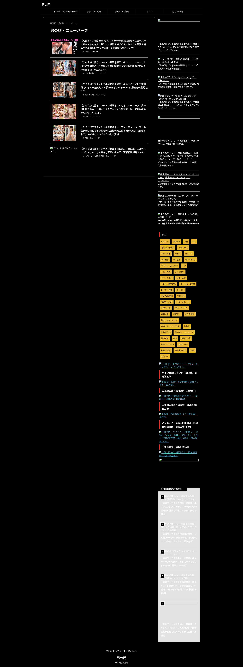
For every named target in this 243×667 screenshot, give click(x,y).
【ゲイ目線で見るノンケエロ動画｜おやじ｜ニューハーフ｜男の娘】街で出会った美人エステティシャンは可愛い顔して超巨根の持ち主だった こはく (113, 109)
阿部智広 (164, 356)
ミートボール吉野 (187, 284)
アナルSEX (183, 247)
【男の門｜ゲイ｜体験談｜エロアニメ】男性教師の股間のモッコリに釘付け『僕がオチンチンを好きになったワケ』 (178, 105)
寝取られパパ (166, 302)
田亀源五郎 (165, 332)
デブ (184, 266)
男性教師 (164, 338)
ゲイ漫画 (176, 260)
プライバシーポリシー (114, 651)
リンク (149, 11)
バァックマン (166, 278)
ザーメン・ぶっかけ (90, 156)
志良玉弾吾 (189, 314)
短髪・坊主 (186, 338)
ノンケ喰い (179, 272)
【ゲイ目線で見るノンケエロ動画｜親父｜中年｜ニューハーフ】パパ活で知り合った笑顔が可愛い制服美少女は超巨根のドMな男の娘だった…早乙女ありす (113, 66)
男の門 (46, 4)
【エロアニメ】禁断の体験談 (65, 11)
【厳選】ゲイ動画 (93, 11)
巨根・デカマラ (181, 308)
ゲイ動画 (164, 260)
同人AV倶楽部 (167, 296)
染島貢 (187, 326)
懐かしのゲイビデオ (169, 320)
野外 (192, 350)
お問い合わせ (177, 11)
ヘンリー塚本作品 (168, 284)
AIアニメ (164, 241)
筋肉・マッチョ (167, 344)
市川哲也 (164, 314)
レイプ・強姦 (166, 290)
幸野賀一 (176, 314)
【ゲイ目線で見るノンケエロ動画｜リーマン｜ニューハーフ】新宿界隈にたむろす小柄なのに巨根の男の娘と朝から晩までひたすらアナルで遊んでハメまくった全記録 (113, 131)
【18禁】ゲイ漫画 (121, 11)
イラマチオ (165, 254)
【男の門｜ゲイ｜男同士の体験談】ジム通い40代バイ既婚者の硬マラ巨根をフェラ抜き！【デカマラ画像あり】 (179, 537)
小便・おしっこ (183, 302)
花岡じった (183, 344)
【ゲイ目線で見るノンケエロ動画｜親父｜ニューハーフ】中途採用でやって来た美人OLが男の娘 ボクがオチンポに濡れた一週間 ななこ (114, 87)
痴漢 (175, 338)
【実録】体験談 (167, 247)
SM (194, 241)
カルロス (188, 254)
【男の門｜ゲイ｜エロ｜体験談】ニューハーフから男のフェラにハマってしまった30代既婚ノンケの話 (178, 561)
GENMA (176, 241)
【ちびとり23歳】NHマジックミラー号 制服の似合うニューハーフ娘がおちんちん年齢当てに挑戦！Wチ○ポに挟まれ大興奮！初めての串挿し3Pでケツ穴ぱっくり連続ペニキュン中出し (113, 44)
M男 (186, 241)
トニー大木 (165, 272)
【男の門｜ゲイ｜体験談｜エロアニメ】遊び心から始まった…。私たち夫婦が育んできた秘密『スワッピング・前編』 (178, 47)
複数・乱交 (165, 350)
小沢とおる (165, 308)
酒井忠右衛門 (180, 350)
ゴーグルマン (190, 260)
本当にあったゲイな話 (170, 326)
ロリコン (180, 290)
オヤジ (85, 73)
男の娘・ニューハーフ (91, 51)
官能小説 (181, 296)
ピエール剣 (181, 278)
